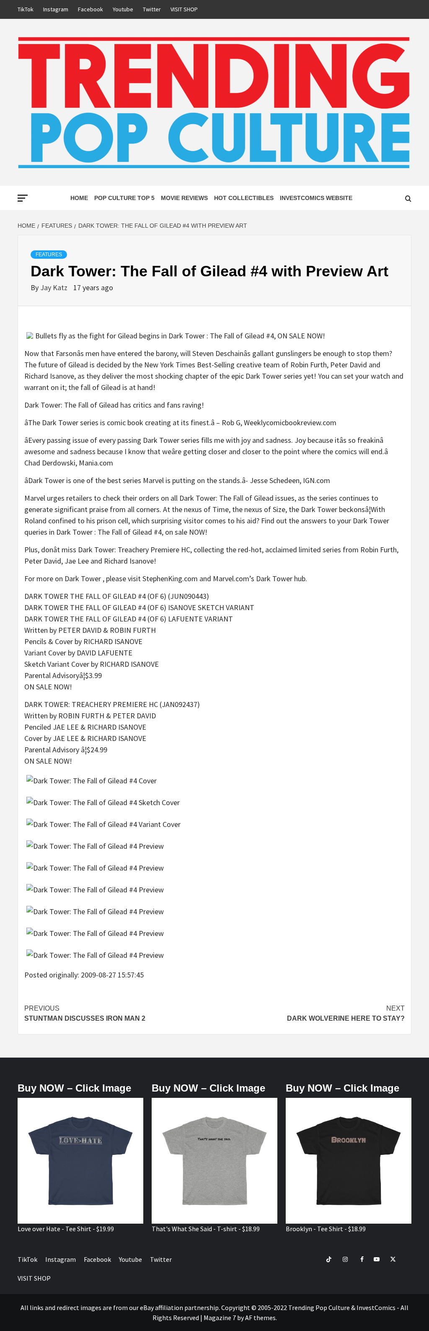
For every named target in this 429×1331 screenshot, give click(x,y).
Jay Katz (54, 287)
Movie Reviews (184, 198)
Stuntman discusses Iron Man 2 (84, 1013)
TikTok (26, 9)
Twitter (152, 9)
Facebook (90, 9)
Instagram (55, 9)
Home (79, 198)
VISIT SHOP (184, 9)
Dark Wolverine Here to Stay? (346, 1013)
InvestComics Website (316, 198)
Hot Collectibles (244, 198)
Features (49, 254)
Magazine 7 (220, 1317)
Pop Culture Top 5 (124, 198)
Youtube (123, 9)
